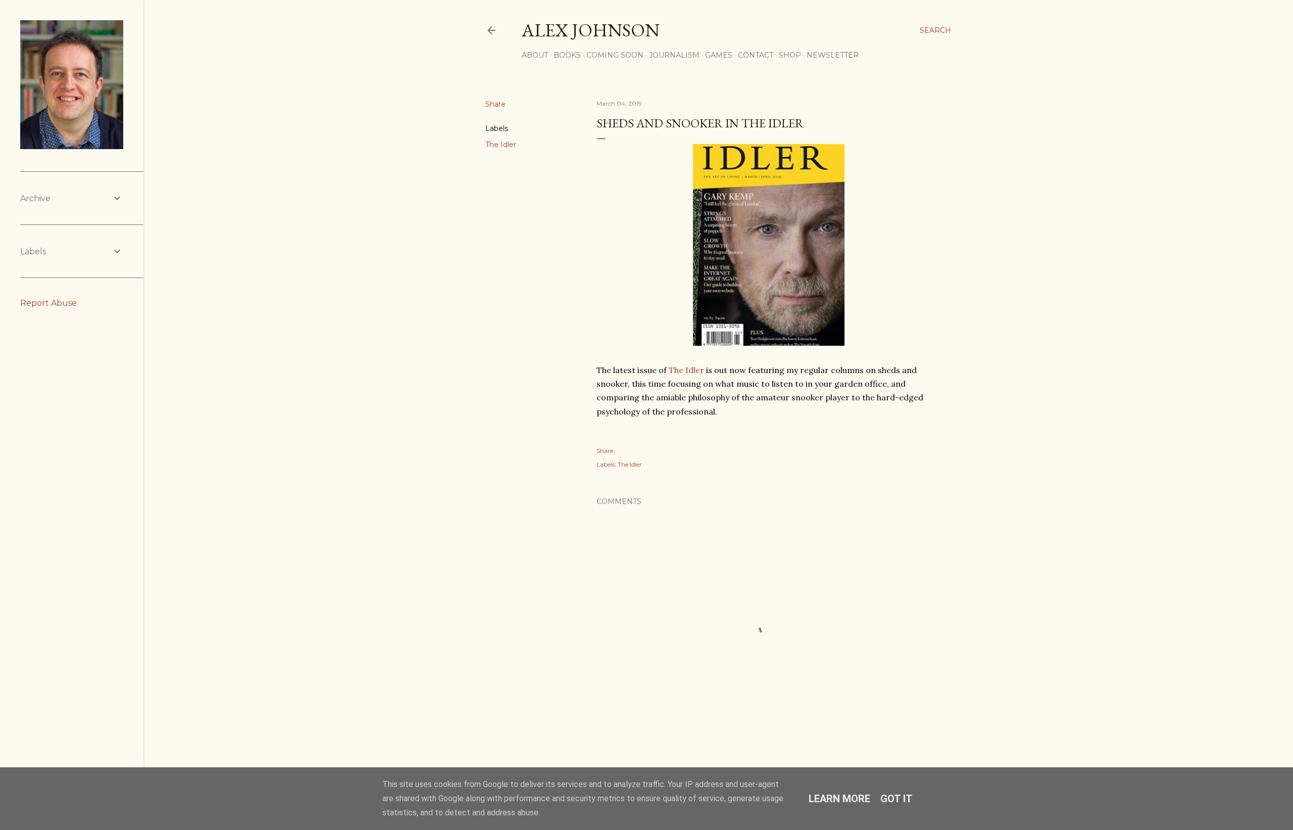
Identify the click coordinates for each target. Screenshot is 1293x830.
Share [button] (495, 104)
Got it (896, 799)
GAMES (718, 55)
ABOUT (535, 55)
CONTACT (755, 55)
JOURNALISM (674, 55)
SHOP (790, 55)
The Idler (500, 144)
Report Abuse (48, 303)
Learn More (839, 799)
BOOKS (567, 55)
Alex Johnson (591, 30)
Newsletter (833, 55)
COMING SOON (614, 55)
